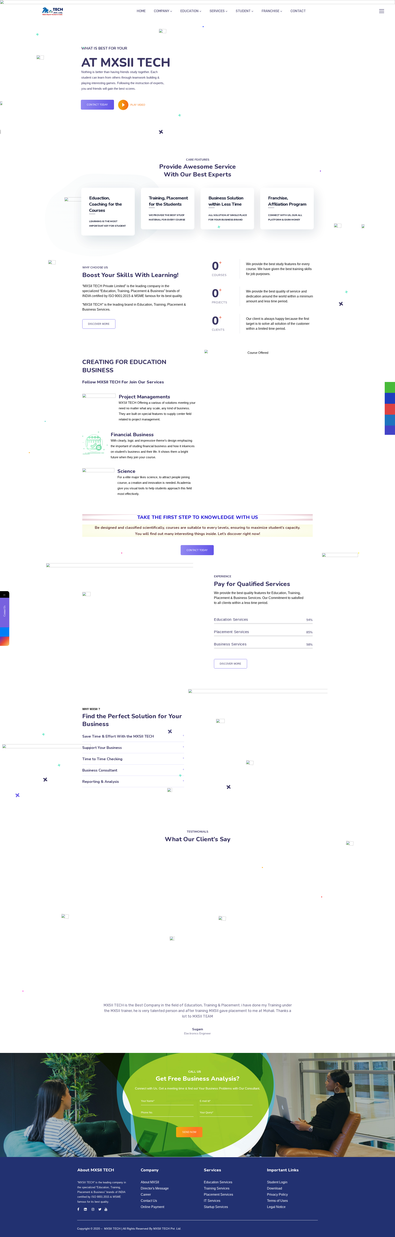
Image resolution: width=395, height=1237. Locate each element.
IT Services (212, 1200)
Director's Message (155, 1188)
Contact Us (149, 1200)
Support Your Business (102, 747)
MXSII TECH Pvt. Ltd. (167, 1228)
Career (146, 1194)
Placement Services (218, 1194)
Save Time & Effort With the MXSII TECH (118, 736)
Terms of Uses (277, 1200)
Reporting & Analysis (100, 781)
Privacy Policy (277, 1194)
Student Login (277, 1182)
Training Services (216, 1188)
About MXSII (150, 1182)
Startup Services (216, 1207)
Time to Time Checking (102, 759)
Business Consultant (99, 770)
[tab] (133, 736)
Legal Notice (276, 1207)
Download (274, 1188)
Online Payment (152, 1207)
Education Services (218, 1182)
